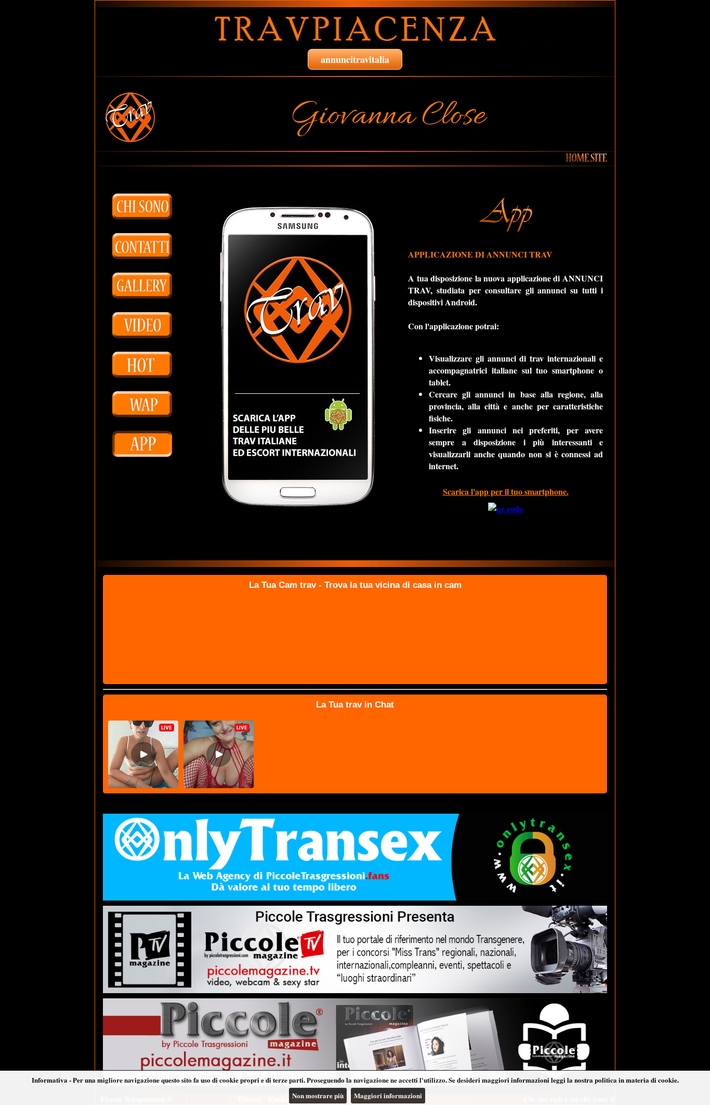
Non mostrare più (318, 1095)
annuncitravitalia (355, 59)
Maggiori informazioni (388, 1095)
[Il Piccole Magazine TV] (355, 949)
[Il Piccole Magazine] (355, 1042)
